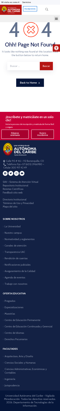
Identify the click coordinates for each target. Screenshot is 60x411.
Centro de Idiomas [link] (14, 332)
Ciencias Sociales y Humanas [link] (20, 362)
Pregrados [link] (10, 301)
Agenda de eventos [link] (15, 277)
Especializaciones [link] (14, 307)
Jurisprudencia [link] (12, 385)
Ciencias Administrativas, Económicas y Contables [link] (26, 371)
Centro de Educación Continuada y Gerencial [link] (28, 326)
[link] (56, 48)
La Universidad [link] (13, 226)
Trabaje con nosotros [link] (16, 284)
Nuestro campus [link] (13, 232)
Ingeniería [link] (10, 379)
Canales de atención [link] (16, 245)
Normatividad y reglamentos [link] (20, 239)
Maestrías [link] (10, 313)
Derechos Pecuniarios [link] (16, 339)
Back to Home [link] (28, 82)
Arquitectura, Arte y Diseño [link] (19, 356)
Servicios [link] (26, 2)
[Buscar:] (23, 66)
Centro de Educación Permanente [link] (22, 320)
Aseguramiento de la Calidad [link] (20, 271)
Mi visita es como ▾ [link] (10, 2)
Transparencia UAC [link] (15, 252)
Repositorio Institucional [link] (16, 185)
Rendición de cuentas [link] (16, 258)
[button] (56, 18)
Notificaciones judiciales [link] (18, 264)
